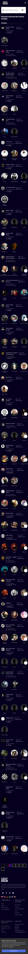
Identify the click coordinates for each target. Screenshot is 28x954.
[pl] (2, 897)
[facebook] (6, 893)
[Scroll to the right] (25, 41)
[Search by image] (22, 10)
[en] (4, 897)
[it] (15, 897)
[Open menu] (25, 3)
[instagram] (9, 893)
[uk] (10, 897)
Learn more (11, 946)
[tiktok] (3, 893)
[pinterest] (13, 893)
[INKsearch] (5, 3)
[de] (7, 897)
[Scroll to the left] (2, 41)
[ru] (12, 897)
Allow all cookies (13, 950)
